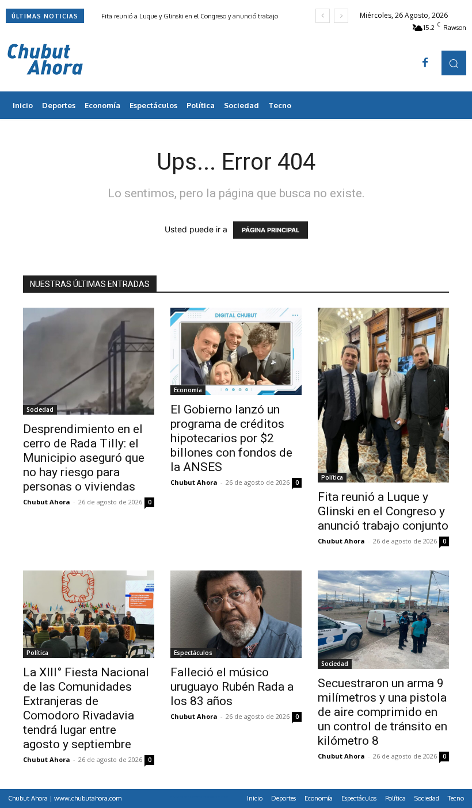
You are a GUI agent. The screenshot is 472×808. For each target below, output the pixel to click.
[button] (453, 63)
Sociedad (40, 409)
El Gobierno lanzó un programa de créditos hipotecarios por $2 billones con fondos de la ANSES (231, 438)
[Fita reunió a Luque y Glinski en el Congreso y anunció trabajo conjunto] (383, 395)
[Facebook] (425, 63)
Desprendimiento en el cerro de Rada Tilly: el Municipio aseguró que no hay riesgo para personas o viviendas (83, 457)
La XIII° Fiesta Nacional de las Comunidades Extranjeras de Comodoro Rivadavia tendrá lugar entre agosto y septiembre (86, 708)
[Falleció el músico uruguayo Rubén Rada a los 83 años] (236, 614)
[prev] (322, 16)
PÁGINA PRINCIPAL (270, 230)
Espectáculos (193, 653)
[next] (341, 16)
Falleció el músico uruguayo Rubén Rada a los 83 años (232, 686)
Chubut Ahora (46, 501)
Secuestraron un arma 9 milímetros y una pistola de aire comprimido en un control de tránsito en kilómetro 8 (382, 712)
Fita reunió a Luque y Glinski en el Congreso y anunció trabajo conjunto (383, 511)
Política (332, 477)
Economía (188, 390)
